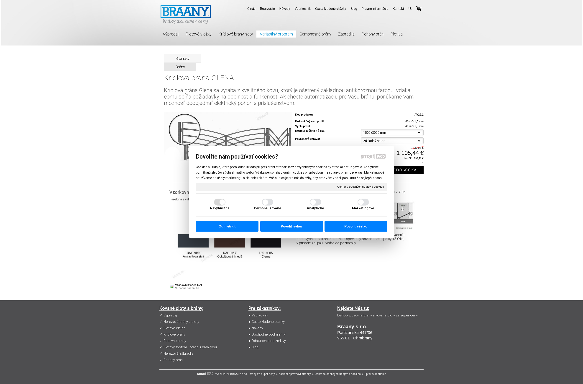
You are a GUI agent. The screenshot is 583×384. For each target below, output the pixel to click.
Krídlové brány (174, 334)
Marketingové (363, 208)
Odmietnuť (227, 226)
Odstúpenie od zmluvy (269, 341)
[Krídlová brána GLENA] (228, 136)
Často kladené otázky (268, 322)
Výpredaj (170, 315)
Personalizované (267, 208)
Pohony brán (173, 360)
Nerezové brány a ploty (181, 322)
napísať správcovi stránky (295, 374)
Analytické (315, 208)
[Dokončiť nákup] (419, 9)
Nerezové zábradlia (178, 353)
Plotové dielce (175, 328)
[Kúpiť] (400, 170)
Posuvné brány (175, 341)
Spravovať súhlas (375, 374)
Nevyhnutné (220, 208)
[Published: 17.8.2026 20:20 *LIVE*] (217, 374)
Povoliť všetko (355, 226)
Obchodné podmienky (269, 334)
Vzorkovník (260, 315)
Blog (255, 347)
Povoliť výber (291, 226)
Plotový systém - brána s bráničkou (190, 347)
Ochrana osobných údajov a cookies (360, 186)
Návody (257, 328)
